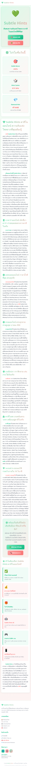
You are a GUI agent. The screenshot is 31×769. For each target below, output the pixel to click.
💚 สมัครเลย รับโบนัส (15, 547)
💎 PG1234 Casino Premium (8, 742)
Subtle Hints (7, 2)
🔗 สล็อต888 (4, 735)
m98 (6, 134)
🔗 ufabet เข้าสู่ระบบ (6, 738)
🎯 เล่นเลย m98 (15, 37)
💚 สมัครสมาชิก (15, 43)
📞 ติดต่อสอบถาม (15, 553)
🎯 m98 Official (5, 740)
